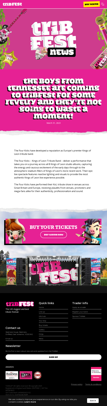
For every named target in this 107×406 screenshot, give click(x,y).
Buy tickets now (53, 235)
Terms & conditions (93, 384)
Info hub (42, 316)
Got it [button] (93, 400)
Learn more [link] (30, 402)
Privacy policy (76, 384)
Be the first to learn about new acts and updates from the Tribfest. (32, 351)
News (41, 339)
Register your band (80, 312)
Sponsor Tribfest (78, 316)
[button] (102, 4)
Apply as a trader (79, 307)
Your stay (42, 321)
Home (41, 307)
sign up (53, 357)
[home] (12, 4)
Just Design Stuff (21, 395)
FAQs (41, 334)
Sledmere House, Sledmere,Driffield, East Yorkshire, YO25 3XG (19, 333)
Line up (42, 312)
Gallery (42, 330)
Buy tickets (91, 4)
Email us (9, 339)
